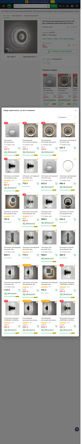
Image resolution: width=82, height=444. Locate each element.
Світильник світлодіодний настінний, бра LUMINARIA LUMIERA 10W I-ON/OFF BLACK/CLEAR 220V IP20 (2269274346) (12, 284)
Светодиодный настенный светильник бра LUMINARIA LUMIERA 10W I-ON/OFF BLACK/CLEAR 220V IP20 (30, 319)
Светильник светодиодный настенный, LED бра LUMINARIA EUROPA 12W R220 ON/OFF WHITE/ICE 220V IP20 (12, 141)
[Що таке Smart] (17, 155)
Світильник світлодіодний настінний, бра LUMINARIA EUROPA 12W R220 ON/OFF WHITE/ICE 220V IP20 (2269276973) (49, 177)
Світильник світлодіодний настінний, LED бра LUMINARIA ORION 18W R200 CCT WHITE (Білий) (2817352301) (68, 177)
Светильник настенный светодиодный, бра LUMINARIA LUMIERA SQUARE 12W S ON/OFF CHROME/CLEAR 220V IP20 (30, 213)
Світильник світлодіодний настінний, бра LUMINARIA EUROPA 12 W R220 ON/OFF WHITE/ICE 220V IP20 (68, 141)
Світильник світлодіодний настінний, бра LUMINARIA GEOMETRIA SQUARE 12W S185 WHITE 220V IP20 (49, 284)
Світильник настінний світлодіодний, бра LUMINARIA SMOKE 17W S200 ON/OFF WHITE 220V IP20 (68, 248)
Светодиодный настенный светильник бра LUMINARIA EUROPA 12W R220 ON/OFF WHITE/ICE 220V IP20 (30, 141)
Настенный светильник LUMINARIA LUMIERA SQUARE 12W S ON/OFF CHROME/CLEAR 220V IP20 (67, 319)
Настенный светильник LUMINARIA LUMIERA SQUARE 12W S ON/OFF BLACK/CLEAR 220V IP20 (68, 284)
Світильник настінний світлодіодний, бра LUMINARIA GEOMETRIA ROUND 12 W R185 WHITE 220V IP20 (12, 213)
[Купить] (19, 148)
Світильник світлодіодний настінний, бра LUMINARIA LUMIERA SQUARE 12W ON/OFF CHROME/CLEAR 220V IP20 (30, 248)
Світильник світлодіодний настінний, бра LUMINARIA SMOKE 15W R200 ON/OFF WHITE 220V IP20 (12, 248)
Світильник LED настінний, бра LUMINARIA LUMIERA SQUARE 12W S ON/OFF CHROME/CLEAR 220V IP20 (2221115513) (49, 248)
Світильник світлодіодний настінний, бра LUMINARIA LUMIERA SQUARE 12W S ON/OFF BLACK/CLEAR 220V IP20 (30, 177)
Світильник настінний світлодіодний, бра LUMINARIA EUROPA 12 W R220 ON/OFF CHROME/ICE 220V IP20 (67, 213)
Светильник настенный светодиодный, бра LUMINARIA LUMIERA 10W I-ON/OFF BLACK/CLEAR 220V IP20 (30, 284)
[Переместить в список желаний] (19, 123)
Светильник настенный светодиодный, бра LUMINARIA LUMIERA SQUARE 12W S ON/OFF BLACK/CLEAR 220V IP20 (12, 177)
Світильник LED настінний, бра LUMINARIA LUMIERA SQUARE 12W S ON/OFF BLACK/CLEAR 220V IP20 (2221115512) (49, 213)
